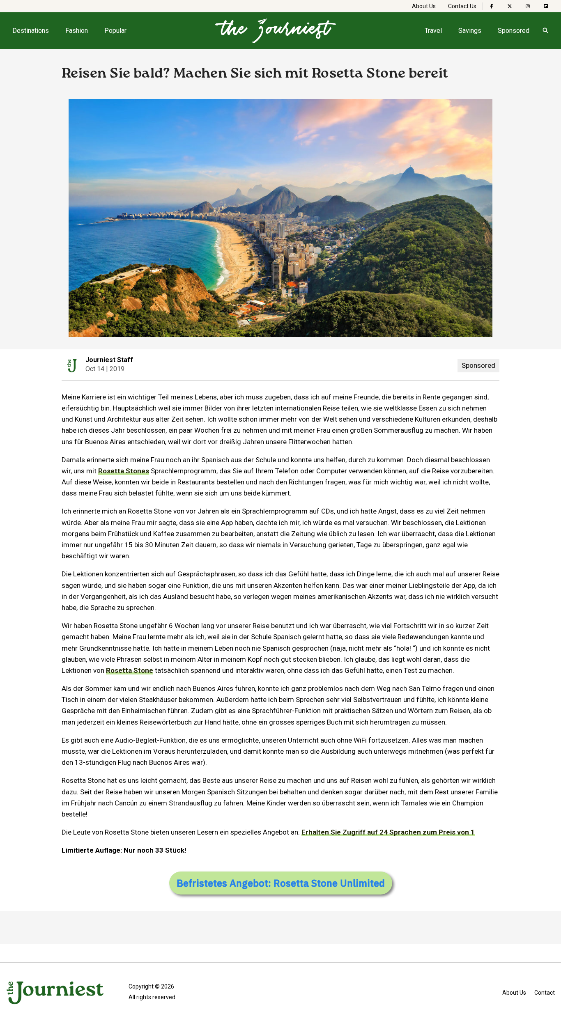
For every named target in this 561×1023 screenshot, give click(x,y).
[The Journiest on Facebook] (492, 6)
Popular (115, 30)
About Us (424, 6)
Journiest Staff (109, 360)
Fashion (76, 30)
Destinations (30, 30)
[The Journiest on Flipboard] (546, 6)
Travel (433, 30)
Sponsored (513, 30)
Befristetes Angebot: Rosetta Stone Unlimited (281, 883)
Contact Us (462, 6)
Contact (544, 992)
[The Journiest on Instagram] (528, 6)
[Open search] (545, 31)
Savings (469, 30)
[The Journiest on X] (510, 6)
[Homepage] (275, 30)
